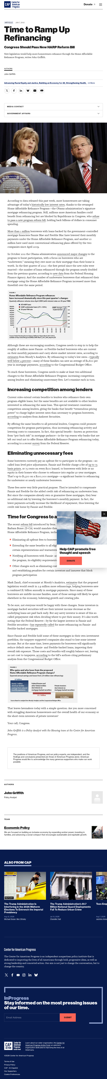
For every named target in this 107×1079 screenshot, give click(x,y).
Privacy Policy (9, 1065)
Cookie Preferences (12, 1074)
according (45, 365)
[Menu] (100, 4)
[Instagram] (24, 975)
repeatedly (41, 624)
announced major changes (72, 254)
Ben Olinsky (21, 919)
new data (58, 273)
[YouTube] (18, 975)
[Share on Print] (42, 90)
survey (36, 443)
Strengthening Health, (76, 83)
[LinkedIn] (30, 975)
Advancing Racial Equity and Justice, (21, 83)
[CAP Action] (13, 1046)
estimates (13, 357)
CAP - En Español (11, 1068)
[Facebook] (12, 975)
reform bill (26, 524)
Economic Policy (17, 828)
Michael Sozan (10, 919)
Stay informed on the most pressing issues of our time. (50, 1003)
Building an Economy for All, (52, 83)
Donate (88, 4)
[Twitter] (6, 975)
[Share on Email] (35, 90)
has (32, 624)
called (51, 624)
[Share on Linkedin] (21, 90)
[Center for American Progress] (7, 4)
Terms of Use (9, 1061)
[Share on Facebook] (14, 90)
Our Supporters (10, 1071)
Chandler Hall (55, 919)
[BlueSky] (35, 975)
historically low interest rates (48, 204)
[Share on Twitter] (7, 90)
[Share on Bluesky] (28, 90)
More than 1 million (19, 231)
